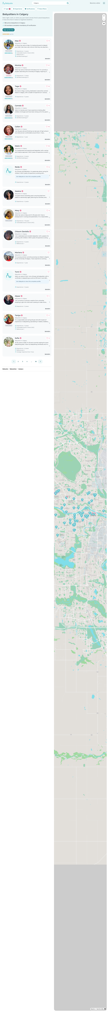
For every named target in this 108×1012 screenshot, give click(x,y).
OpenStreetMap (100, 1009)
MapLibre (93, 1009)
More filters (43, 9)
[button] (66, 497)
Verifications (30, 9)
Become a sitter (95, 3)
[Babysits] (8, 3)
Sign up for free (9, 30)
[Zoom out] (103, 19)
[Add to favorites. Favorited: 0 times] (48, 191)
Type (7, 9)
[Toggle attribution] (105, 1009)
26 (36, 361)
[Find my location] (103, 23)
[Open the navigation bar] (103, 3)
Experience (18, 9)
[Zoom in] (103, 16)
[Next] (40, 361)
